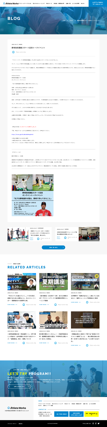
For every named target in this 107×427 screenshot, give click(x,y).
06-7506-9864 (61, 414)
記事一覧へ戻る (53, 247)
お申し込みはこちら (19, 386)
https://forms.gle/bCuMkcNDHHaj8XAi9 (22, 134)
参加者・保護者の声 (59, 3)
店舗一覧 (68, 3)
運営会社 (20, 423)
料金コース (49, 3)
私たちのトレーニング (39, 3)
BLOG (82, 3)
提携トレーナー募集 (48, 405)
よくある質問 (75, 3)
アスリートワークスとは (24, 3)
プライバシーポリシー (12, 423)
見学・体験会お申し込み (91, 414)
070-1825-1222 (76, 414)
